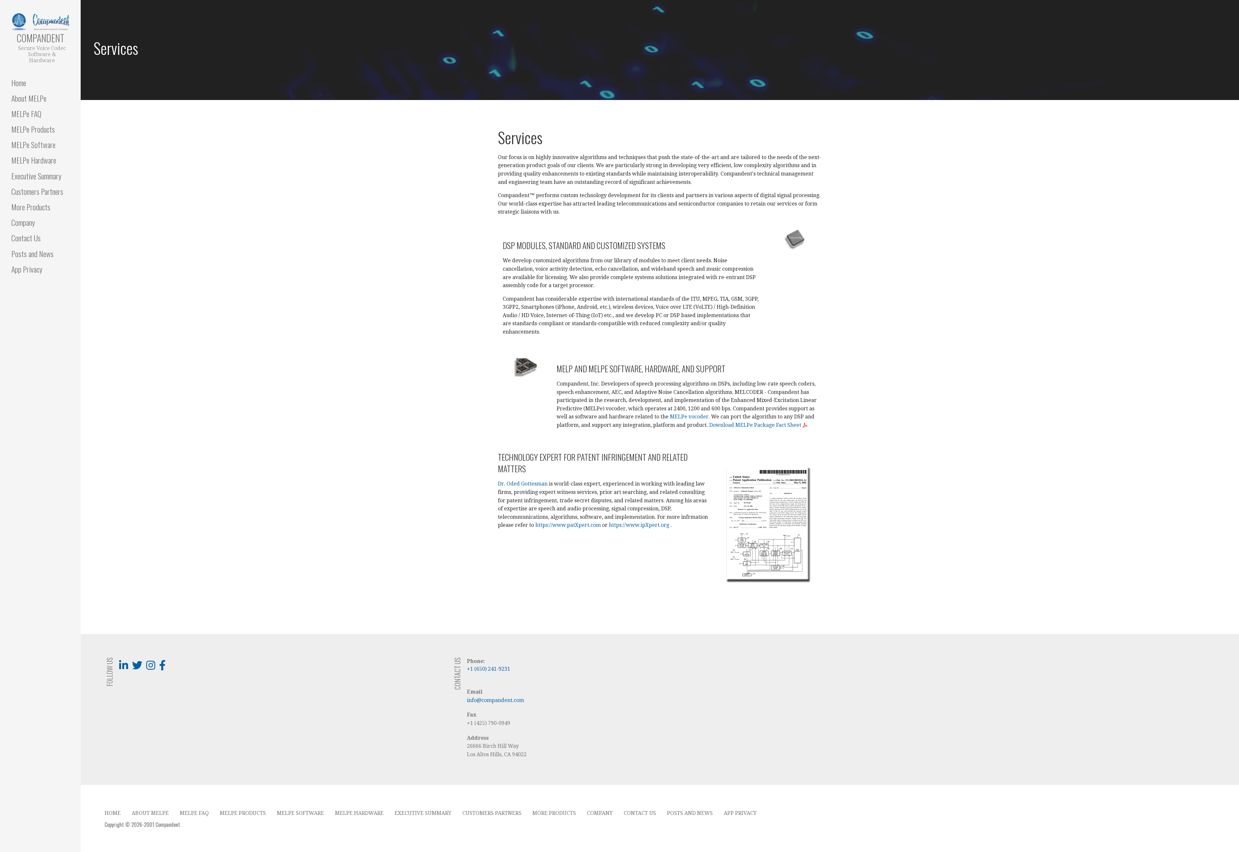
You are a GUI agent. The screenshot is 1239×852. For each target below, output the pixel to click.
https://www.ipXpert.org (639, 525)
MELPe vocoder (689, 417)
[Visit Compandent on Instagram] (150, 667)
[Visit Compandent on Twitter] (137, 667)
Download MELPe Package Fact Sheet (755, 425)
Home (18, 82)
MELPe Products (33, 129)
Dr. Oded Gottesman (523, 484)
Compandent (40, 38)
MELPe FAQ (26, 113)
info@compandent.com (495, 700)
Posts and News (32, 253)
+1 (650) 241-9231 (488, 669)
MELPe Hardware (33, 160)
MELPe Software (33, 144)
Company (23, 222)
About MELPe (28, 98)
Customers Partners (37, 191)
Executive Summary (36, 176)
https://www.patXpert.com (568, 525)
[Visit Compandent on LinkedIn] (123, 667)
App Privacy (26, 269)
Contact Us (26, 238)
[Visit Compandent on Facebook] (162, 667)
